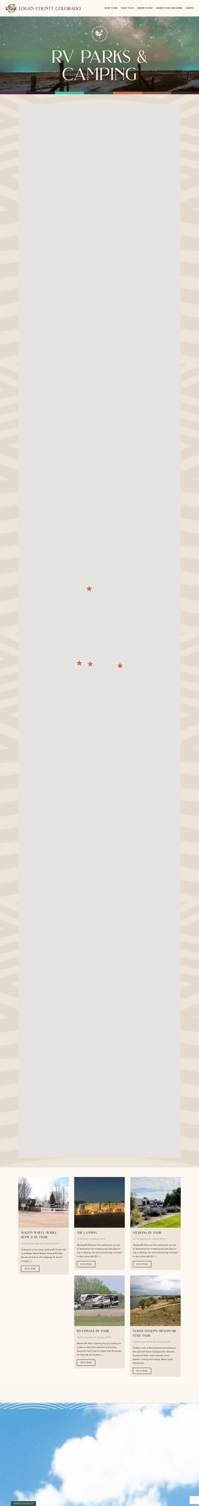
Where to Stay (145, 8)
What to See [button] (111, 8)
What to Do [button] (127, 8)
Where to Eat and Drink (169, 8)
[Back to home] (43, 8)
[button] (79, 663)
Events (190, 8)
